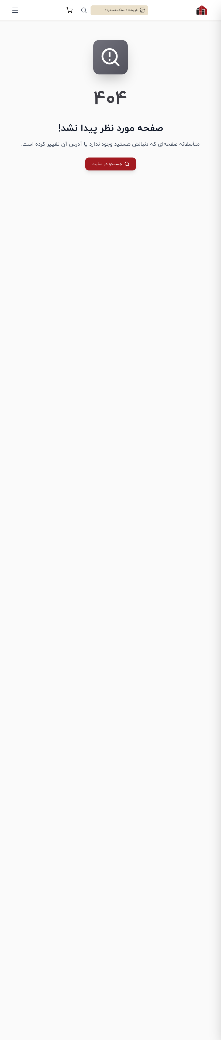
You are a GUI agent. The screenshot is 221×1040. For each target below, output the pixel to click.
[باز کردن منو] (15, 10)
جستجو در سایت (107, 164)
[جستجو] (84, 10)
